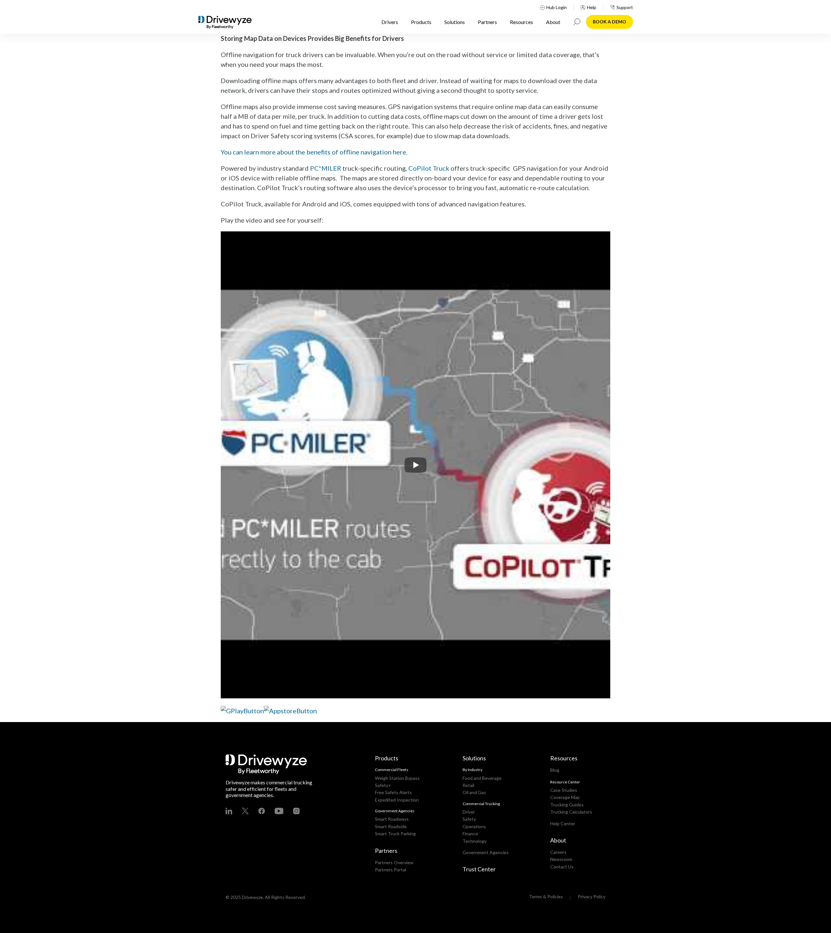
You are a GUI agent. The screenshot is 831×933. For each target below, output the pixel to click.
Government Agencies (486, 852)
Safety (469, 819)
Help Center (562, 823)
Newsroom (561, 859)
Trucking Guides (567, 804)
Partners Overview (394, 862)
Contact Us (562, 866)
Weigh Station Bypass (397, 778)
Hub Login (556, 7)
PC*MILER (325, 168)
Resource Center (565, 782)
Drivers (389, 22)
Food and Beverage (482, 778)
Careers (558, 852)
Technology (475, 841)
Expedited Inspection (397, 800)
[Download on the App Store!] (290, 710)
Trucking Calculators (571, 812)
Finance (470, 833)
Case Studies (563, 790)
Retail (468, 785)
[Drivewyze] (230, 22)
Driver (469, 812)
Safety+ (383, 785)
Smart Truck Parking (395, 833)
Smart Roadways (392, 819)
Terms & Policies (546, 896)
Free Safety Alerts (393, 792)
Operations (474, 826)
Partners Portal (390, 869)
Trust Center (479, 869)
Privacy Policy (591, 896)
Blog (554, 770)
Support (624, 7)
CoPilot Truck (428, 168)
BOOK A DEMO (609, 21)
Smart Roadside (391, 826)
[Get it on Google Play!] (242, 710)
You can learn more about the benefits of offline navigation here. (314, 152)
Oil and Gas (474, 792)
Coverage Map (565, 797)
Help (591, 7)
